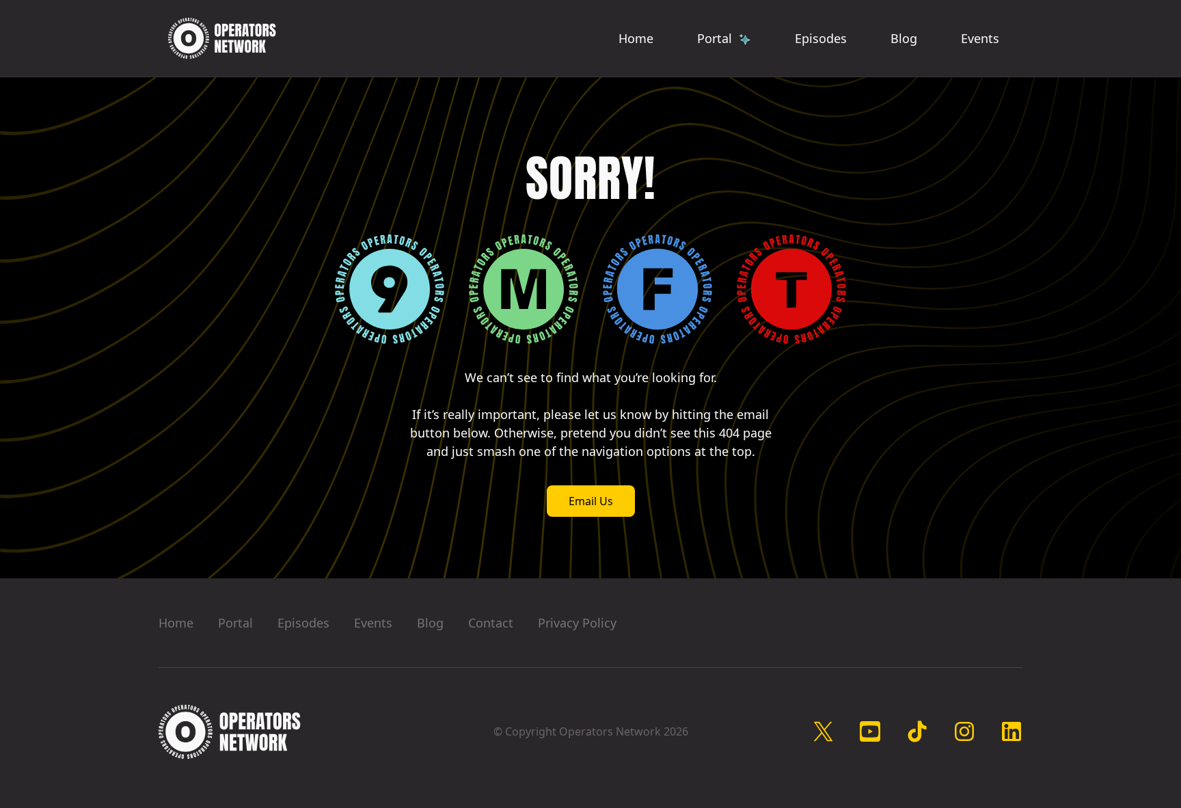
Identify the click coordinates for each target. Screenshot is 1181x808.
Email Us (591, 501)
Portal (235, 622)
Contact (490, 622)
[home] (222, 38)
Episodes (821, 38)
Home (636, 38)
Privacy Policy (577, 622)
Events (980, 38)
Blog (904, 38)
